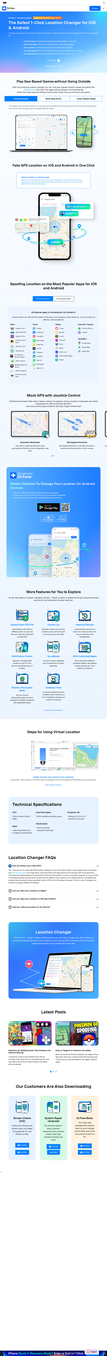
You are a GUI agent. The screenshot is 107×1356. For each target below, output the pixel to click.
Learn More (53, 1150)
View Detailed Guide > (53, 783)
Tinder (26, 182)
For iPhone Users (43, 297)
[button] (52, 454)
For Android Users (63, 297)
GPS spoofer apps (19, 871)
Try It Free (23, 1143)
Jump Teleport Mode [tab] (86, 99)
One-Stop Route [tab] (21, 99)
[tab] (53, 863)
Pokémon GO (29, 90)
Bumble (31, 182)
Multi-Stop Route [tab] (53, 99)
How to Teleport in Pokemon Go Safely (73, 1048)
